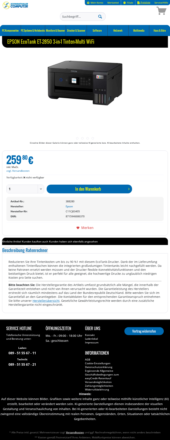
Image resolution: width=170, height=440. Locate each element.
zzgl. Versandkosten (17, 171)
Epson (69, 206)
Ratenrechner (37, 250)
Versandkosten (75, 432)
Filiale (129, 2)
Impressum (91, 342)
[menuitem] (95, 2)
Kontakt (90, 335)
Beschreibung (13, 250)
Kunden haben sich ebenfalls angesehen (73, 241)
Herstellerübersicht (46, 301)
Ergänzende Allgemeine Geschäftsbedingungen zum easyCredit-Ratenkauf (102, 374)
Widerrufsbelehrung (97, 389)
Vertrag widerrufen (144, 331)
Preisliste (145, 2)
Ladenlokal (91, 339)
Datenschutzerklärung (98, 367)
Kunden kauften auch (35, 241)
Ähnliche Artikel (11, 241)
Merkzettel (113, 2)
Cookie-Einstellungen (97, 363)
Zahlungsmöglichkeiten (99, 386)
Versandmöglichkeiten (98, 382)
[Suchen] (100, 16)
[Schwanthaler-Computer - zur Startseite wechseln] (15, 11)
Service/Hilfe (161, 2)
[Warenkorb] (147, 11)
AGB (87, 359)
